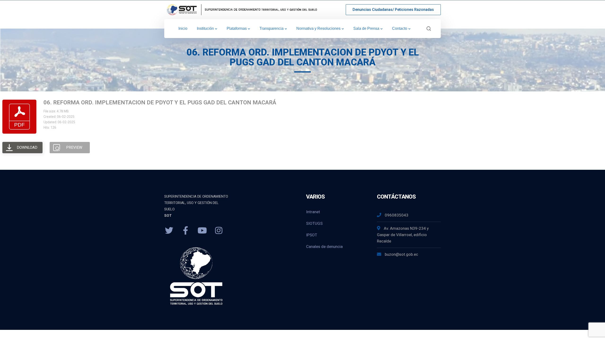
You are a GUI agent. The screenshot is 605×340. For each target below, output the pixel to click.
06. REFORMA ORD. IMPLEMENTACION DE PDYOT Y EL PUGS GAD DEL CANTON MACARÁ (159, 102)
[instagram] (218, 230)
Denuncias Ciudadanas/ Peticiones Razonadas (393, 9)
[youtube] (202, 230)
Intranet (313, 211)
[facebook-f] (185, 230)
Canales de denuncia (324, 246)
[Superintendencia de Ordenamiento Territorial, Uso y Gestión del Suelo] (241, 9)
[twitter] (169, 230)
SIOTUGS (314, 223)
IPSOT (311, 235)
